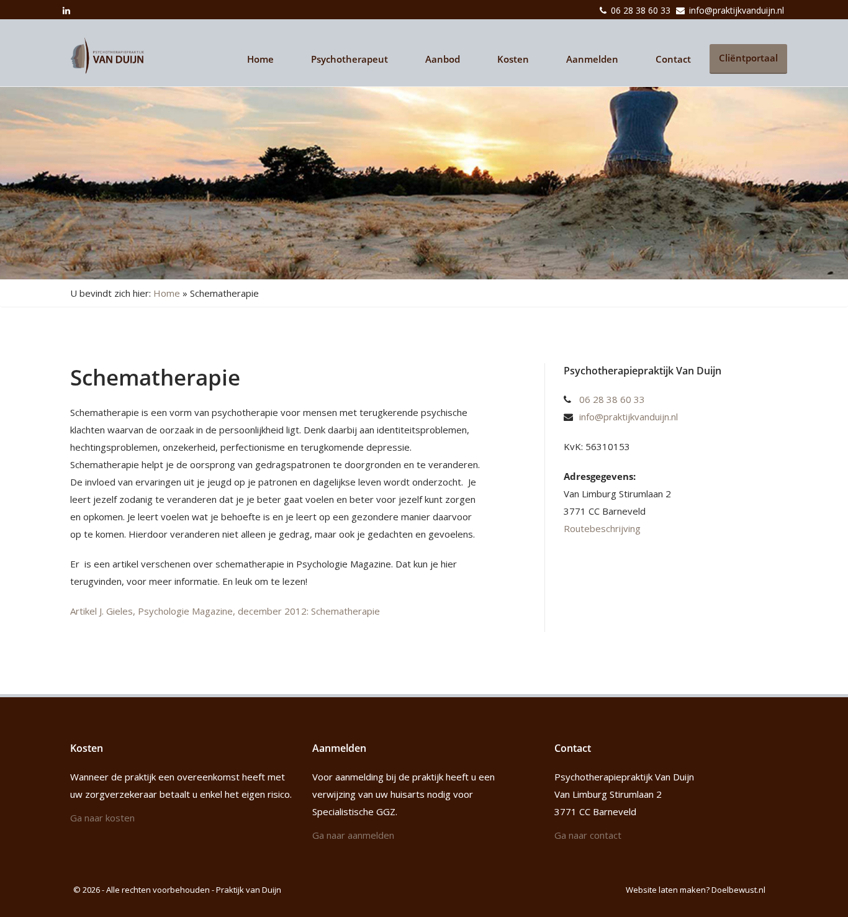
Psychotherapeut (349, 59)
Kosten (513, 59)
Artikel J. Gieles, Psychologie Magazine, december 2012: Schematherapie (225, 611)
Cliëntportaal (748, 58)
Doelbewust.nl (738, 889)
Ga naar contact (587, 835)
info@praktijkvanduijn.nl (736, 10)
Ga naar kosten (102, 817)
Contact (673, 59)
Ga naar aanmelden (353, 835)
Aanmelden (592, 59)
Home (260, 59)
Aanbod (442, 59)
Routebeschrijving (602, 528)
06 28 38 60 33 (640, 10)
